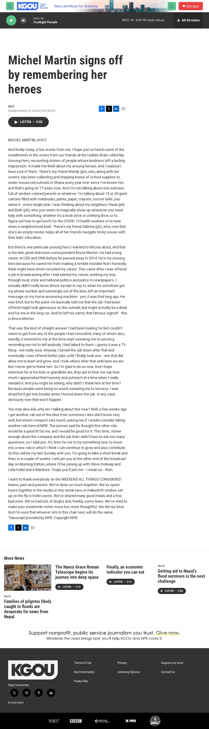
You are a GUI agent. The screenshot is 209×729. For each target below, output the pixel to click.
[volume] (23, 20)
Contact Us (168, 672)
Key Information (84, 672)
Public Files (81, 681)
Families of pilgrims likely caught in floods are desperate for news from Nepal (27, 609)
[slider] (30, 20)
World (7, 596)
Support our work (172, 662)
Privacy (122, 662)
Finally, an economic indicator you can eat (125, 569)
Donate (192, 6)
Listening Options (129, 672)
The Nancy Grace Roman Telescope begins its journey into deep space (77, 572)
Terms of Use (82, 662)
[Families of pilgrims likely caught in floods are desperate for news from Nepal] (27, 577)
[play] (11, 20)
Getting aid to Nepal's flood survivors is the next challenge (181, 576)
